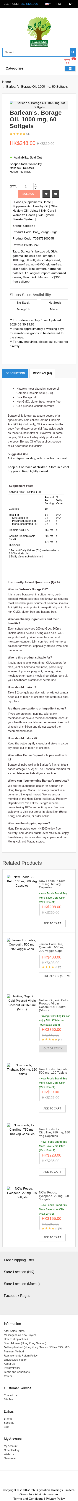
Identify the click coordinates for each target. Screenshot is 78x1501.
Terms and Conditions (17, 1372)
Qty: (13, 186)
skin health (20, 268)
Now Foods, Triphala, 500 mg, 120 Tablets (53, 1070)
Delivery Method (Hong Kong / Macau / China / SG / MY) (37, 1347)
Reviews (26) (42, 373)
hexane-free (21, 264)
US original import (37, 273)
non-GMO (38, 264)
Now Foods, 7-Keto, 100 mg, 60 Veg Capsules (52, 884)
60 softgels (33, 260)
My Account (10, 1446)
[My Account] (71, 4)
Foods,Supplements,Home (32, 202)
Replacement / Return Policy (20, 1355)
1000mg (18, 260)
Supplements (22, 206)
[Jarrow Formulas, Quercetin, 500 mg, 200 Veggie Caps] (22, 944)
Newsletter (10, 1458)
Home (6, 82)
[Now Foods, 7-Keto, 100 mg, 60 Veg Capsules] (22, 881)
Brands (8, 1418)
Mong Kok (30, 277)
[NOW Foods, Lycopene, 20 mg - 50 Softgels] (22, 1193)
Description (15, 373)
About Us (9, 1363)
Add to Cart (52, 923)
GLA (54, 251)
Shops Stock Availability (26, 164)
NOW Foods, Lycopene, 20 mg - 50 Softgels (54, 1196)
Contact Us (10, 1395)
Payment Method (14, 1351)
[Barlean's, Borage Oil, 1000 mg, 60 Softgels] (39, 105)
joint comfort (37, 268)
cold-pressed (51, 260)
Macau (43, 277)
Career (8, 1376)
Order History (12, 1450)
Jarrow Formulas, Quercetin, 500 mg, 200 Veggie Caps (52, 947)
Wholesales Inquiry (15, 1359)
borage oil (42, 251)
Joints (34, 210)
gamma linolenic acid (27, 255)
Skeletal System (23, 219)
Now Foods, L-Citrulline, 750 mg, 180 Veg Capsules (54, 1132)
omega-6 (49, 255)
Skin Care (47, 210)
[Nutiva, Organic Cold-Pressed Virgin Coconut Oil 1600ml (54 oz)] (22, 1002)
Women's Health (24, 215)
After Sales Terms (14, 1331)
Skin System (46, 215)
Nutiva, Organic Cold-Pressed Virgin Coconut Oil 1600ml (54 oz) (53, 1005)
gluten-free (53, 264)
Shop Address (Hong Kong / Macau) (25, 1343)
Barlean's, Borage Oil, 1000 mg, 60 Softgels (37, 86)
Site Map (9, 1399)
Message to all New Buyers (20, 1335)
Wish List (9, 1454)
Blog (6, 1426)
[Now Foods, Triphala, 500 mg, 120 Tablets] (22, 1069)
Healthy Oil (40, 206)
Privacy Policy (12, 1367)
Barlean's (29, 225)
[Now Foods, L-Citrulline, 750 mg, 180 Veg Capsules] (22, 1129)
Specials (9, 1422)
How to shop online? (16, 1339)
